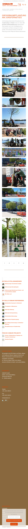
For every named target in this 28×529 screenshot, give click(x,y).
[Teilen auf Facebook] (4, 263)
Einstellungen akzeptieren (14, 516)
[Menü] (25, 4)
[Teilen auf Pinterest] (18, 263)
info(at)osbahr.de (6, 397)
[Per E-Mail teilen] (23, 263)
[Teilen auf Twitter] (9, 263)
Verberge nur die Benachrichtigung (14, 520)
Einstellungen (14, 524)
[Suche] (22, 4)
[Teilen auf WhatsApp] (14, 263)
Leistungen (4, 508)
